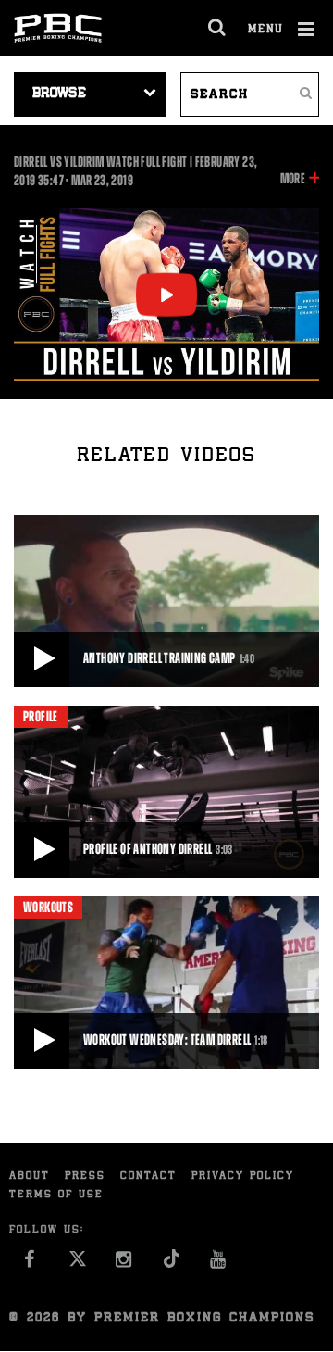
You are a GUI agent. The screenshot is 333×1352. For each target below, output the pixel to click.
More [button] (292, 179)
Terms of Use (56, 1195)
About (29, 1176)
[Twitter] (77, 1264)
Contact (148, 1176)
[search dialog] (218, 28)
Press (85, 1176)
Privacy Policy (242, 1176)
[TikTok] (171, 1264)
